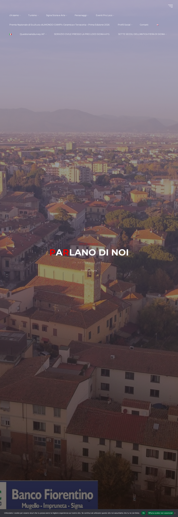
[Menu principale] (170, 6)
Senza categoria (88, 243)
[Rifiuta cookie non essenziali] (174, 513)
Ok (143, 513)
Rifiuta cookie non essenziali (161, 513)
